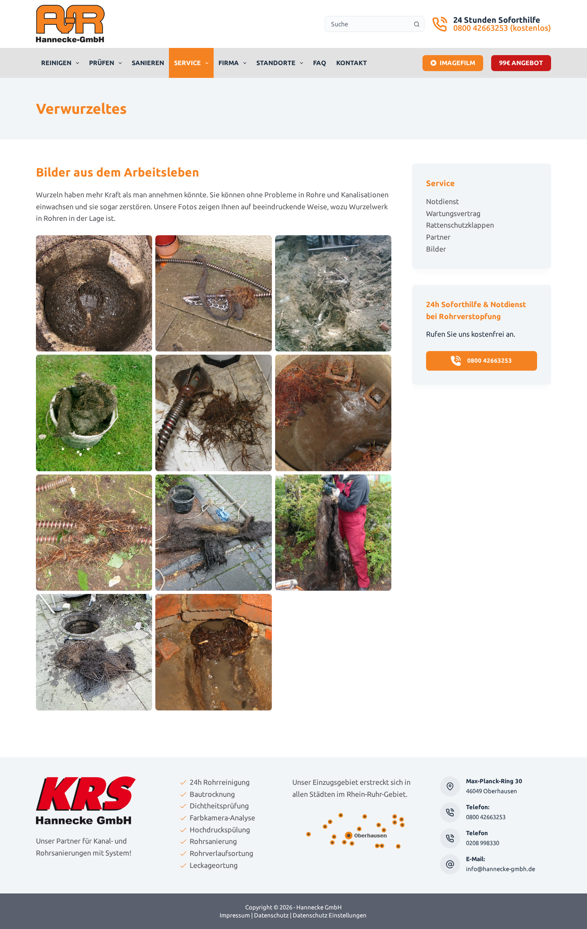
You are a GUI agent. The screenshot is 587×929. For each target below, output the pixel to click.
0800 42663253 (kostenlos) (502, 27)
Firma (228, 62)
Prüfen (101, 62)
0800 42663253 (486, 817)
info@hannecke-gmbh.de (500, 868)
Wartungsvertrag (453, 213)
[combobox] (367, 24)
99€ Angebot (521, 62)
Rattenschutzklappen (460, 225)
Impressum (235, 915)
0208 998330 (482, 843)
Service (187, 62)
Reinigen (56, 62)
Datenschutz (271, 915)
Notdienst (442, 201)
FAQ (319, 62)
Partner (438, 237)
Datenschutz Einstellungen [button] (330, 915)
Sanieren (148, 62)
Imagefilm (457, 62)
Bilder (436, 249)
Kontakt (351, 62)
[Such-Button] (416, 24)
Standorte (275, 62)
